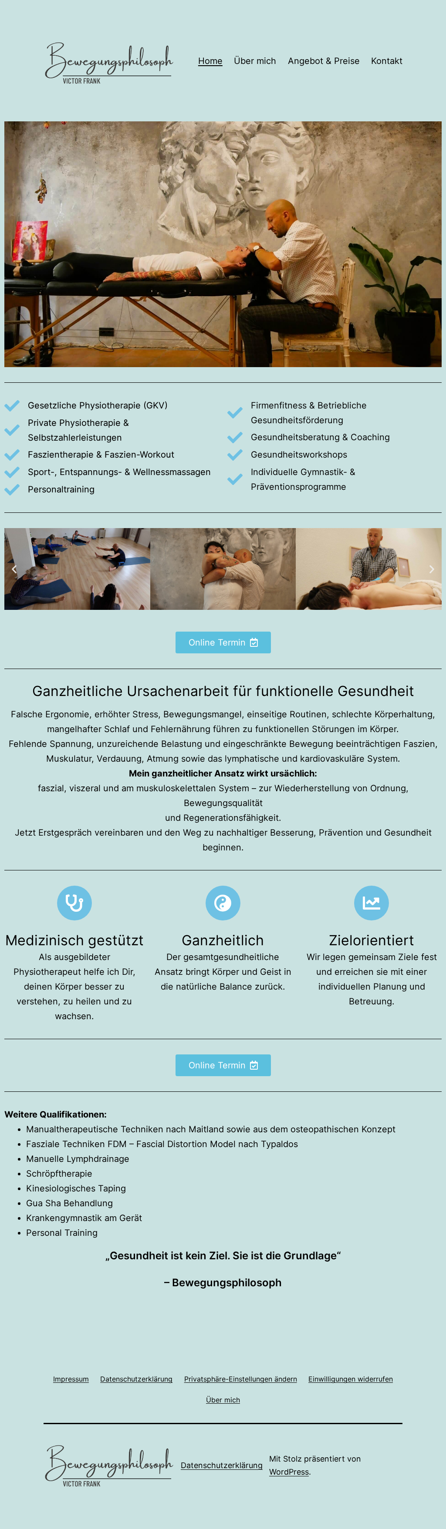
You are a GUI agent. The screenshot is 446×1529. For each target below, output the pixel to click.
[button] (14, 569)
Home (210, 61)
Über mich (255, 61)
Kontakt (386, 61)
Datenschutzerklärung (222, 1465)
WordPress (289, 1471)
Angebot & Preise (324, 61)
